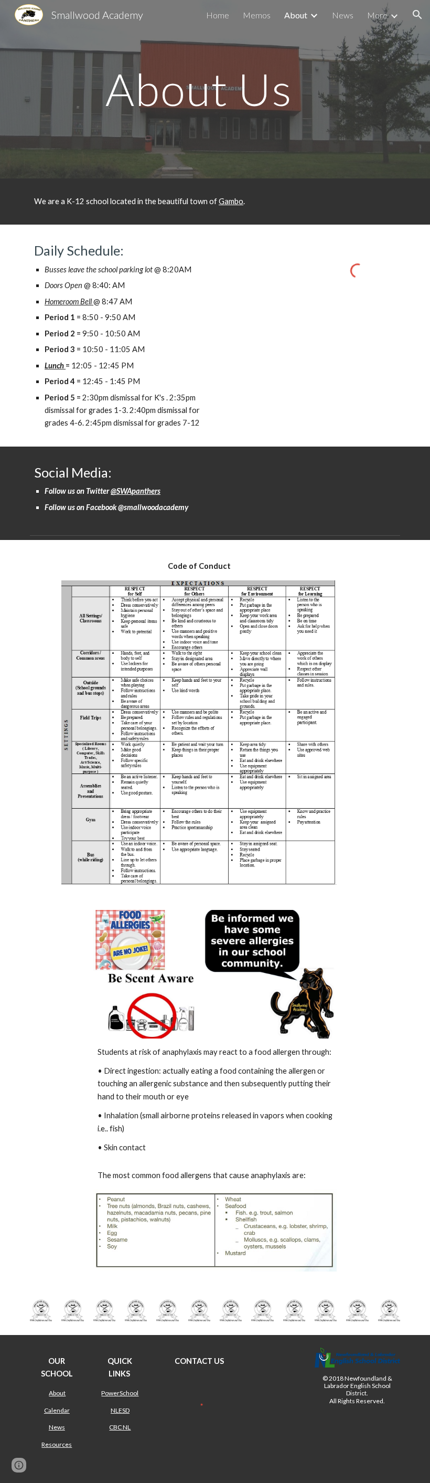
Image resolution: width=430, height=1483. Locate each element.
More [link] (377, 15)
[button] (417, 14)
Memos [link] (257, 15)
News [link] (342, 15)
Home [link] (217, 15)
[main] (199, 88)
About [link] (295, 15)
